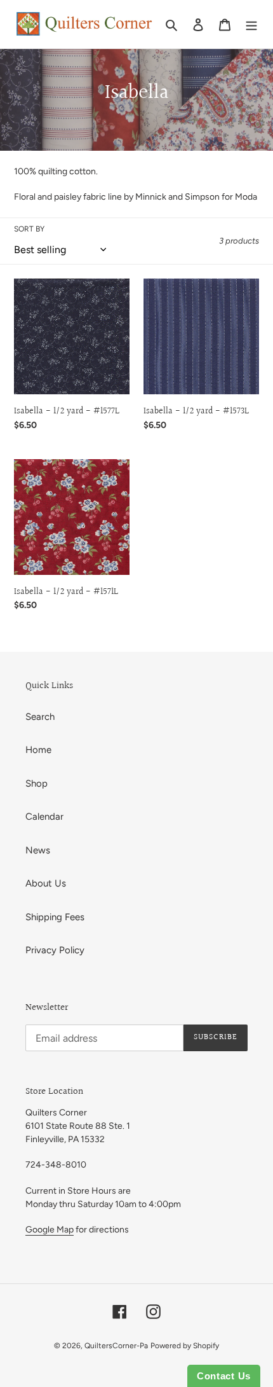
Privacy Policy (54, 950)
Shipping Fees (54, 917)
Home (38, 750)
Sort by (29, 228)
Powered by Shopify (184, 1345)
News (37, 850)
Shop (36, 783)
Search (40, 716)
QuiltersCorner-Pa (116, 1345)
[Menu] (251, 24)
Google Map (49, 1229)
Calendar (44, 816)
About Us (45, 883)
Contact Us (224, 1375)
